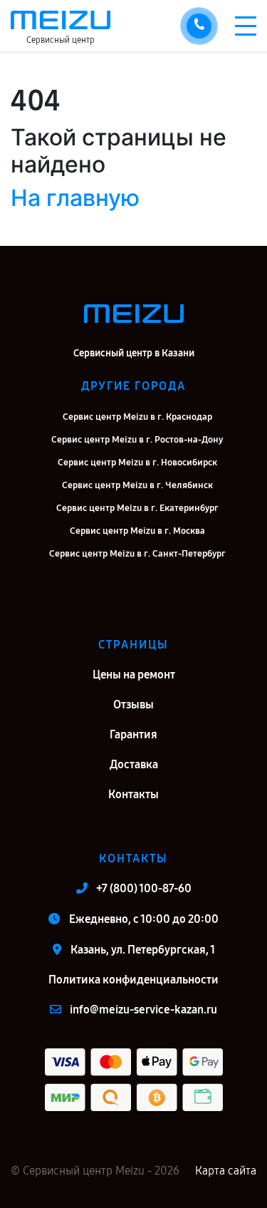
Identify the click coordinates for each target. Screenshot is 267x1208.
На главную (75, 198)
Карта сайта (225, 1170)
